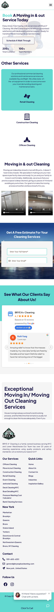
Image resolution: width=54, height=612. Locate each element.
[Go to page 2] (26, 363)
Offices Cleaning (27, 145)
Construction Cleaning (27, 122)
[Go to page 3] (28, 363)
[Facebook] (6, 584)
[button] (51, 5)
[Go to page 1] (24, 363)
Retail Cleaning (27, 102)
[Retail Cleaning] (27, 96)
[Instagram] (12, 584)
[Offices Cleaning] (27, 139)
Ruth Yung (22, 336)
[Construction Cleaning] (27, 117)
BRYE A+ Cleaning (25, 312)
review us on (22, 327)
